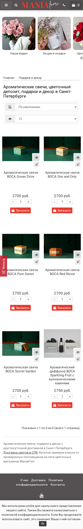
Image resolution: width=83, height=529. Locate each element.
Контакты (57, 484)
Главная (8, 77)
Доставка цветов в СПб (20, 452)
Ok (42, 523)
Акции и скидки (54, 53)
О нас (24, 480)
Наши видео (19, 53)
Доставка (38, 480)
